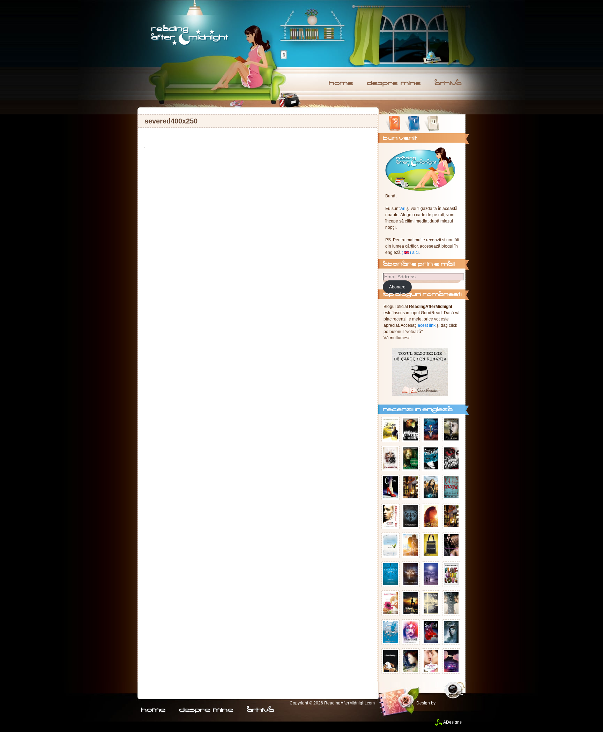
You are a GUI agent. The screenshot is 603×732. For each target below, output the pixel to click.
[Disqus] (257, 239)
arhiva (447, 84)
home (341, 84)
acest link (427, 325)
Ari (402, 208)
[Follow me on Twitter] (431, 57)
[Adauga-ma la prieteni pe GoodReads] (431, 123)
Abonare (397, 287)
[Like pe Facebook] (412, 123)
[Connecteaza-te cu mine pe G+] (450, 123)
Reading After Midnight (190, 35)
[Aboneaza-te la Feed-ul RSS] (393, 123)
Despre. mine (393, 84)
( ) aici (410, 252)
